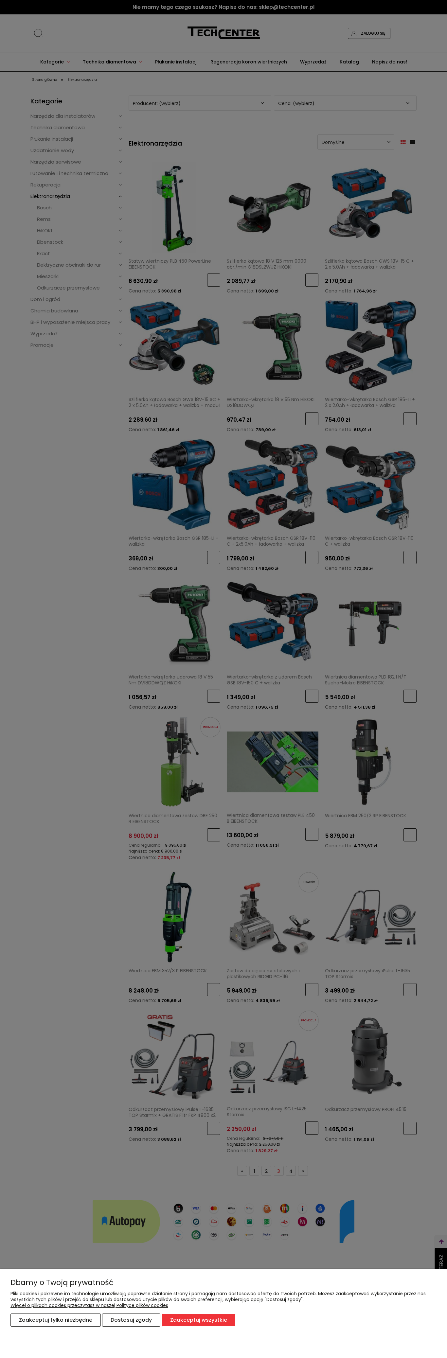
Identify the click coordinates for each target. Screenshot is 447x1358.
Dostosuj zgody (131, 1320)
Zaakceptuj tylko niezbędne (55, 1320)
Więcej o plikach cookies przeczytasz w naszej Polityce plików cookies (89, 1305)
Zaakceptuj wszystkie (198, 1320)
